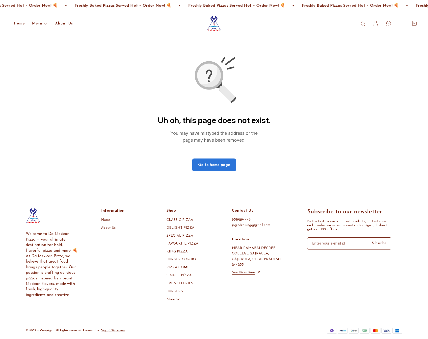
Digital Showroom (113, 330)
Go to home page (214, 165)
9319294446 (241, 220)
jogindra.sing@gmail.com (251, 225)
